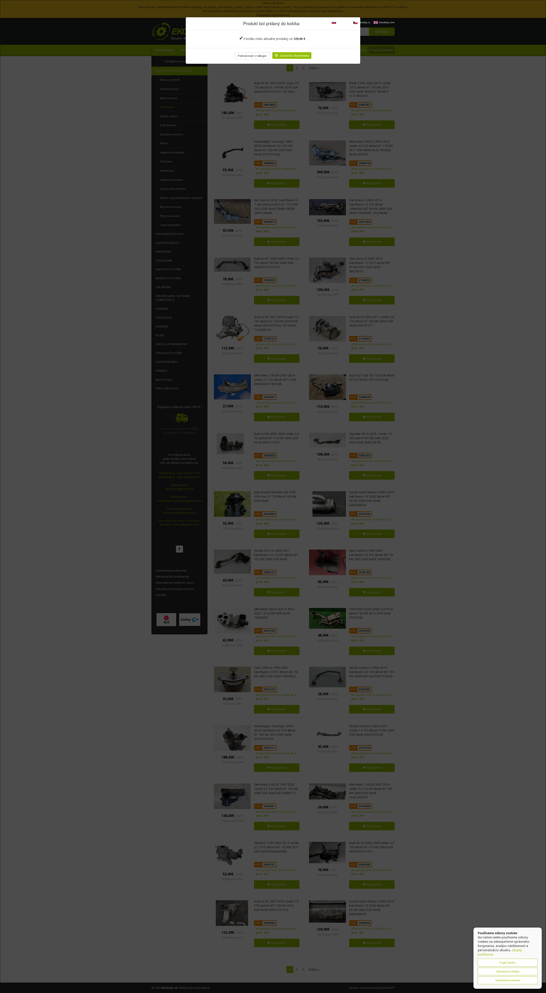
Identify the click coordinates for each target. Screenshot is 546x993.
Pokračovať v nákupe (252, 56)
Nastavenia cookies (507, 980)
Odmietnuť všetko (507, 971)
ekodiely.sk (343, 22)
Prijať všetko (508, 962)
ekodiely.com (387, 22)
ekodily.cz (364, 22)
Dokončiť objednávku (294, 56)
